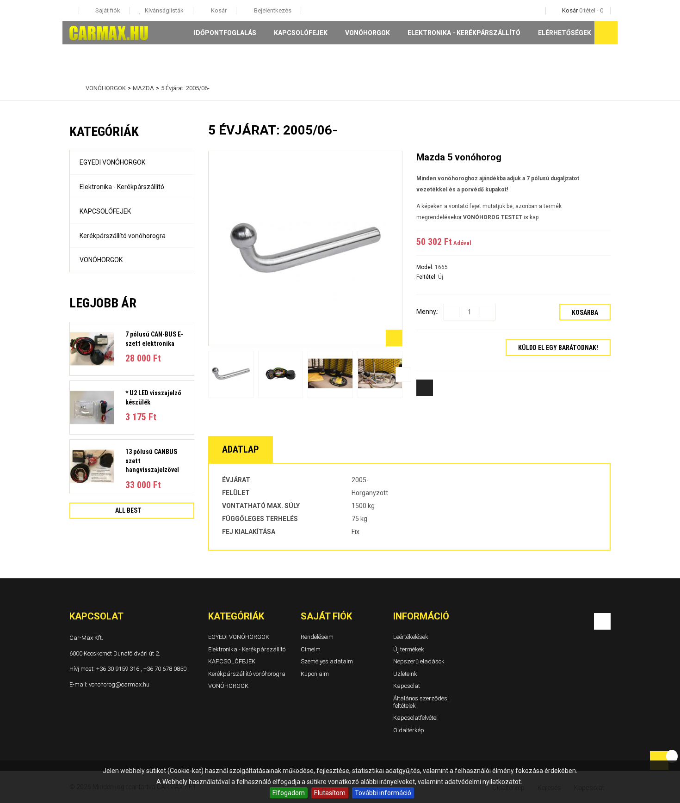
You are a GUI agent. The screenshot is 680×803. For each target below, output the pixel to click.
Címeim (311, 648)
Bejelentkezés (272, 10)
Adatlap (240, 449)
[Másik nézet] (207, 374)
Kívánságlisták (163, 10)
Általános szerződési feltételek (421, 702)
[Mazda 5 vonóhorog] (230, 374)
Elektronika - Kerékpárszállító (464, 33)
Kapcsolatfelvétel (415, 717)
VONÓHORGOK (367, 33)
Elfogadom (288, 793)
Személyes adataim (327, 661)
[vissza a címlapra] (71, 88)
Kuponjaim (315, 673)
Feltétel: (427, 277)
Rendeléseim (317, 636)
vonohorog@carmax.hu (119, 683)
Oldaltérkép (408, 729)
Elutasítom (330, 793)
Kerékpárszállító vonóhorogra (123, 235)
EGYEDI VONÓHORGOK (112, 162)
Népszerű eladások (419, 661)
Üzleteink (405, 673)
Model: (425, 267)
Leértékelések (410, 636)
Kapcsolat (406, 685)
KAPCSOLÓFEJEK (301, 33)
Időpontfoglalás (225, 33)
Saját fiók (326, 616)
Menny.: (427, 311)
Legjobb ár (102, 303)
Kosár (218, 10)
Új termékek (408, 648)
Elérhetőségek (564, 33)
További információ (383, 793)
